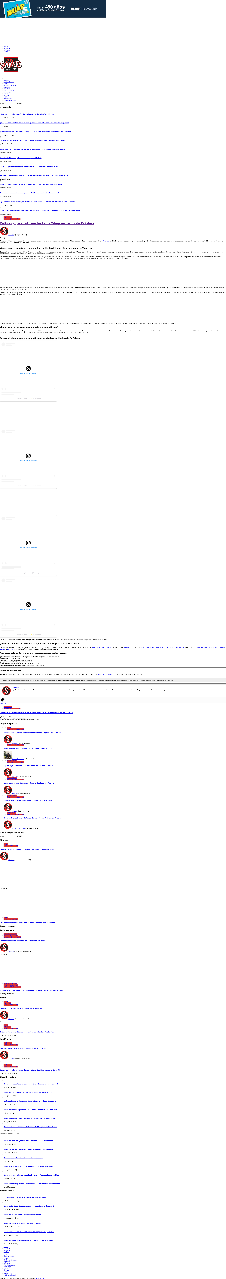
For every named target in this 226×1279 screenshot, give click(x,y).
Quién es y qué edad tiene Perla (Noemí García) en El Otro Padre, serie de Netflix (29, 167)
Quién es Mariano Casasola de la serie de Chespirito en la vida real (30, 1127)
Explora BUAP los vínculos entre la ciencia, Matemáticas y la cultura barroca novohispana (32, 149)
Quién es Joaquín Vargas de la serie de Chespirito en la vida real (29, 1118)
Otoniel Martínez (179, 647)
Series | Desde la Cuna (11, 846)
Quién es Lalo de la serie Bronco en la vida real (22, 1215)
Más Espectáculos (10, 90)
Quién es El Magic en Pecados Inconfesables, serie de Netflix (28, 1166)
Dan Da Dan (7, 1003)
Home (9, 727)
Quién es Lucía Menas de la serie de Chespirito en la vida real (28, 1092)
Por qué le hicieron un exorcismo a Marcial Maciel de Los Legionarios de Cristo (31, 990)
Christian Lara (198, 647)
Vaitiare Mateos (146, 647)
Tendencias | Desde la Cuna (12, 937)
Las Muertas (8, 1043)
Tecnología (7, 92)
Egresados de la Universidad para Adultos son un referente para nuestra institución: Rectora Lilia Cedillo (38, 202)
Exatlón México (12, 760)
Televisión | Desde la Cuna (12, 219)
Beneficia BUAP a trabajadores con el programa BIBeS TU (20, 158)
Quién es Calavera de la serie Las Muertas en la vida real (23, 1048)
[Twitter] (3, 700)
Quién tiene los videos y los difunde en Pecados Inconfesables (29, 1149)
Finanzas (6, 95)
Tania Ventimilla (128, 647)
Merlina (6, 83)
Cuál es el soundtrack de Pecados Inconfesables (23, 1158)
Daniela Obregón (105, 647)
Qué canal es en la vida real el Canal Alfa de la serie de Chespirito (30, 1101)
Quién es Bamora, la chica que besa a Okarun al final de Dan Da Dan (27, 1032)
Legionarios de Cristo (10, 934)
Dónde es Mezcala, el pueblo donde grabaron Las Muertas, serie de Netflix (30, 1070)
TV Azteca (106, 241)
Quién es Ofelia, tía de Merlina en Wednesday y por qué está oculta (27, 849)
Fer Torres (216, 647)
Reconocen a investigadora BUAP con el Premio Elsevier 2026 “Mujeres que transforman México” (35, 175)
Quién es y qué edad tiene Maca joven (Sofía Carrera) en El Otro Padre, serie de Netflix (31, 184)
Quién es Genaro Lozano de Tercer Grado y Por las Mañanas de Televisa (32, 818)
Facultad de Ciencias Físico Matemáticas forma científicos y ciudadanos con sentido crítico (33, 140)
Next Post (3, 704)
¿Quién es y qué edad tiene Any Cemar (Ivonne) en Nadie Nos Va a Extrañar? (27, 114)
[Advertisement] (113, 31)
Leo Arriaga (169, 647)
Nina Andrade (95, 647)
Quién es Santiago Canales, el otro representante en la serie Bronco (31, 1206)
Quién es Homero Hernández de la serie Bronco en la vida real (29, 1240)
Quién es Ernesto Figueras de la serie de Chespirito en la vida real (30, 1110)
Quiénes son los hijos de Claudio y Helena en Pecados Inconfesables (31, 1175)
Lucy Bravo (10, 649)
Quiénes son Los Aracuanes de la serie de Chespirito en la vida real (31, 1084)
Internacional (8, 99)
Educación (7, 88)
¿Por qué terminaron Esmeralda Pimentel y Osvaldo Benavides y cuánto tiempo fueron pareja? (34, 123)
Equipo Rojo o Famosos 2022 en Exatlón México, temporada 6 (28, 766)
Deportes (7, 87)
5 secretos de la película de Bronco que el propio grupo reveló (29, 1232)
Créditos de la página (10, 100)
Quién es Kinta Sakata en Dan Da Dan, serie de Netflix (21, 1008)
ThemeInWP (40, 1278)
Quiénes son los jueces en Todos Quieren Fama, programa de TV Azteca (33, 733)
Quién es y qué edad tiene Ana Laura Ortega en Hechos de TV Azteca (47, 223)
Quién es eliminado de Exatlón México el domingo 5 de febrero (29, 783)
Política (6, 97)
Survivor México (9, 82)
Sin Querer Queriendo (10, 85)
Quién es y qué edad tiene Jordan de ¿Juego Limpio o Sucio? (28, 748)
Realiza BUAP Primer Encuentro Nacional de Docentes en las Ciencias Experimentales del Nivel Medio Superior (40, 210)
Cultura (6, 93)
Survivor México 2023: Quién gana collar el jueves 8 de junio (28, 800)
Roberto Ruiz (207, 647)
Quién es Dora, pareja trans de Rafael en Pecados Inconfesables (29, 1141)
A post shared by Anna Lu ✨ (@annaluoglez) (28, 398)
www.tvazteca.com (104, 674)
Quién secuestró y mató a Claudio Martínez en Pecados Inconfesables (32, 1184)
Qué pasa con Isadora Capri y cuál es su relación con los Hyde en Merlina (29, 923)
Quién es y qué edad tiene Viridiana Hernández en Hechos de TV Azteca (36, 712)
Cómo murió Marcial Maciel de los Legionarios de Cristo (22, 941)
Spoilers (6, 80)
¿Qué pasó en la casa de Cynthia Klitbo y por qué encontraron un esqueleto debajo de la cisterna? (35, 131)
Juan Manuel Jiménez (158, 647)
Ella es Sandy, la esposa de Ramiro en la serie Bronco (25, 1197)
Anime (6, 1001)
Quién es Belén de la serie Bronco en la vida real (23, 1223)
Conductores (8, 217)
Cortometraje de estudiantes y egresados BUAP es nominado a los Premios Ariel (29, 193)
